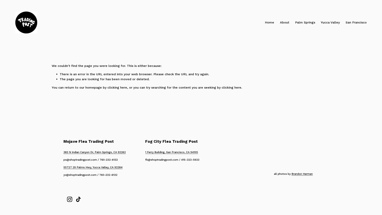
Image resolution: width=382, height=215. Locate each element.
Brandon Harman (302, 173)
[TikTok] (78, 199)
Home (269, 22)
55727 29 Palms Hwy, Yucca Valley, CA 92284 (93, 167)
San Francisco (356, 22)
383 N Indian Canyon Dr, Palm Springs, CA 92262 (94, 152)
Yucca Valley (330, 22)
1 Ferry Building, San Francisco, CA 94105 (171, 152)
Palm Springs (305, 22)
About (284, 22)
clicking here (117, 87)
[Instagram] (69, 199)
